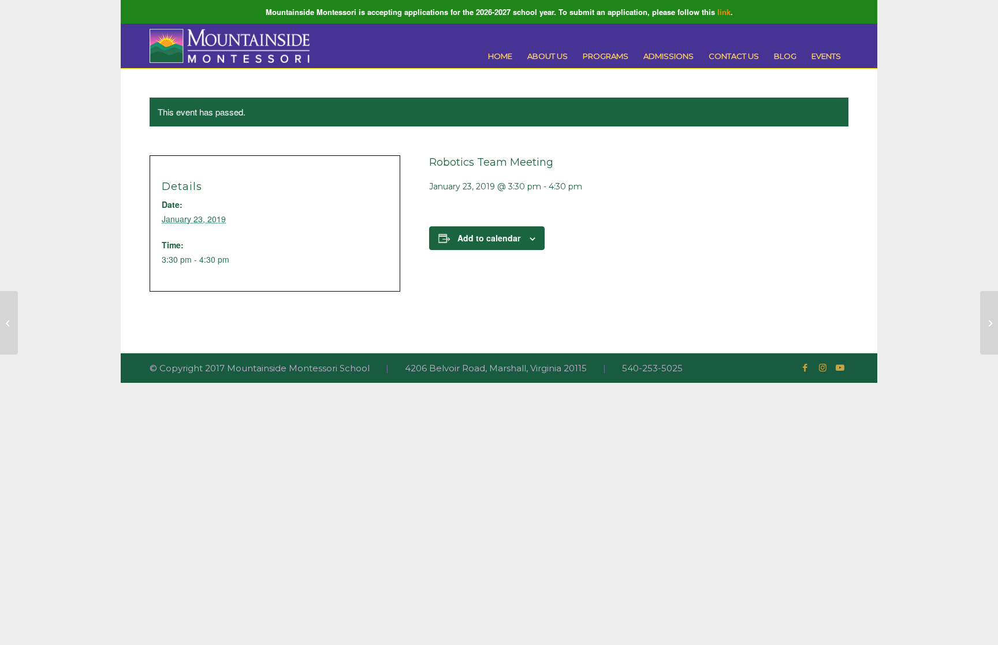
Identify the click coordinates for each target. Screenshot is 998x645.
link (724, 11)
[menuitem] (500, 56)
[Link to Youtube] (839, 367)
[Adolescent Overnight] (9, 323)
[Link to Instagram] (822, 367)
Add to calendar (488, 238)
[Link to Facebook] (805, 367)
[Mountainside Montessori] (230, 46)
